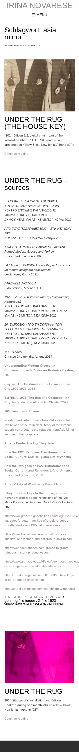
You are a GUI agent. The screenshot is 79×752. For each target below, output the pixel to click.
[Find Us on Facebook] (41, 747)
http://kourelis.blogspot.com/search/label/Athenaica (39, 588)
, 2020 (39, 370)
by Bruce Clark (32, 484)
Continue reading (18, 153)
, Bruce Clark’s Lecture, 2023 (38, 470)
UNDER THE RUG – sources (36, 184)
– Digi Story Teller (29, 443)
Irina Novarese (40, 5)
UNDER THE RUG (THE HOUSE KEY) (35, 122)
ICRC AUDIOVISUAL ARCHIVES (30, 597)
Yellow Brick (61, 705)
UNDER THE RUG (33, 691)
